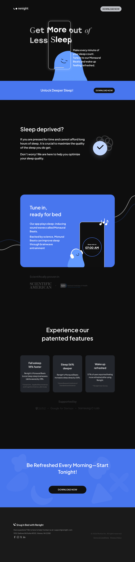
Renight (39, 524)
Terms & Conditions (101, 538)
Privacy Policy (116, 538)
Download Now (111, 9)
